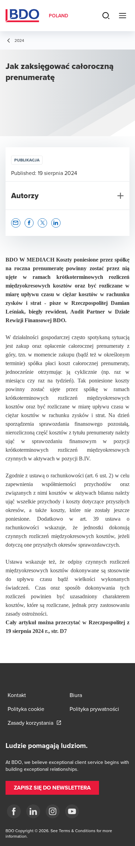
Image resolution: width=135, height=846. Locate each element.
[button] (15, 223)
